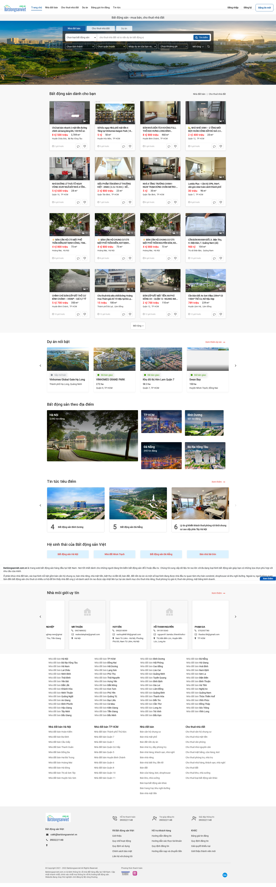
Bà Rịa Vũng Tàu (75, 139)
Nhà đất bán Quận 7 (104, 737)
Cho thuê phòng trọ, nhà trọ (199, 757)
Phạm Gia (200, 627)
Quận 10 (55, 194)
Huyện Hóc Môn (104, 139)
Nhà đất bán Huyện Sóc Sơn (62, 778)
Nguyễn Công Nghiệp (42, 627)
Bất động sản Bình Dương (70, 527)
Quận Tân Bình (103, 194)
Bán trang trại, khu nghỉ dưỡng (155, 788)
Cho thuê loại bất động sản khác (201, 778)
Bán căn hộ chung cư (150, 731)
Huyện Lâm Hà (194, 306)
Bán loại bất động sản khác (153, 783)
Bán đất (144, 767)
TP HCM (116, 139)
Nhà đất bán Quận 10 (104, 773)
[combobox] (81, 37)
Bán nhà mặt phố (148, 737)
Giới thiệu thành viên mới (203, 851)
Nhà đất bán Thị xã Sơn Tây (62, 773)
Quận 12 (191, 139)
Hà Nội (66, 250)
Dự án (124, 28)
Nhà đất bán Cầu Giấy (59, 742)
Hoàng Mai (57, 250)
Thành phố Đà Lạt (105, 306)
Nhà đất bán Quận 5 (104, 752)
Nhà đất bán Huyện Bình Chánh (109, 757)
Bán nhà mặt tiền (148, 793)
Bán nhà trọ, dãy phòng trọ (153, 747)
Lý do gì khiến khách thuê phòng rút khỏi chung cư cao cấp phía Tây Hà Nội (203, 527)
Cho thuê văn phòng (196, 742)
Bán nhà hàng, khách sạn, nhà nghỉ (157, 752)
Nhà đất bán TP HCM (106, 726)
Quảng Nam (208, 250)
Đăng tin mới (264, 7)
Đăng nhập (233, 7)
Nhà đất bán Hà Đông (59, 767)
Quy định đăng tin (160, 846)
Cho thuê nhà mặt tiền (196, 737)
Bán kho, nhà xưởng (150, 778)
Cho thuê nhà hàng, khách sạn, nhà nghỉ (205, 762)
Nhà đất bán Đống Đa (59, 752)
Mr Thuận (77, 627)
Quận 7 (191, 194)
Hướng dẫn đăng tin (162, 836)
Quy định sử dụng (121, 846)
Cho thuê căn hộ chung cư (198, 731)
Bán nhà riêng (147, 757)
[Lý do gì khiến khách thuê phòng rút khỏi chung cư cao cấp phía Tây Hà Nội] (200, 503)
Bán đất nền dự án (149, 742)
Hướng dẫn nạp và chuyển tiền (167, 851)
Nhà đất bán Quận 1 (104, 742)
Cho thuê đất (192, 767)
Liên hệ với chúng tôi (122, 856)
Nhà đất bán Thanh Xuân (61, 747)
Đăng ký (248, 7)
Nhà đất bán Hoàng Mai (60, 762)
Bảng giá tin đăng (200, 836)
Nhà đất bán (199, 94)
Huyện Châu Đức (59, 139)
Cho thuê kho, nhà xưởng (198, 773)
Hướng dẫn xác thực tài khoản (167, 841)
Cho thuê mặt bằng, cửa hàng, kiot (203, 752)
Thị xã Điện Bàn (195, 250)
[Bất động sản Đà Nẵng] (138, 503)
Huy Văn (117, 627)
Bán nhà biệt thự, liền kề (151, 762)
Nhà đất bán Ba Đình (59, 737)
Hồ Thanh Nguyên (164, 627)
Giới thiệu (117, 836)
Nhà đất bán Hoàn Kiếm (60, 731)
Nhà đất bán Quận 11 (104, 778)
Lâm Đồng (118, 306)
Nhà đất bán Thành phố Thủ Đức (110, 731)
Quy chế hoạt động (121, 841)
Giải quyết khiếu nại (200, 846)
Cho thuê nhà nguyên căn (198, 747)
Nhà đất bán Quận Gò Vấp (107, 747)
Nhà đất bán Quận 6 (104, 762)
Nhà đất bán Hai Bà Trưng (61, 757)
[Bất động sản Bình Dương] (76, 503)
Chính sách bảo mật (122, 851)
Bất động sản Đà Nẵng (131, 527)
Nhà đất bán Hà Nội (60, 726)
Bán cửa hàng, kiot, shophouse (155, 773)
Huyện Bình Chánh (151, 139)
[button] (40, 365)
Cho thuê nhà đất (217, 94)
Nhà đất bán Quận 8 (104, 767)
